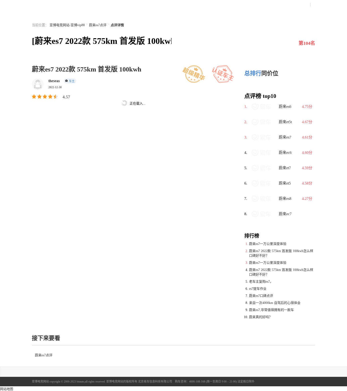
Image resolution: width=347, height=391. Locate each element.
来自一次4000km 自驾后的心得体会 (274, 303)
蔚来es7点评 (97, 25)
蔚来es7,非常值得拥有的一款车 (271, 310)
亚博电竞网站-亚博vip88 (67, 25)
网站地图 (6, 389)
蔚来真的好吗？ (260, 317)
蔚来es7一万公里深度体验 (267, 244)
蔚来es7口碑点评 (261, 296)
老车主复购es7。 (261, 281)
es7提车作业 (258, 288)
